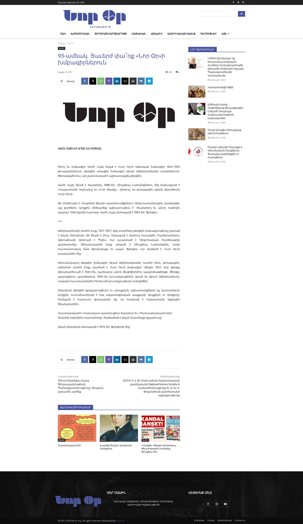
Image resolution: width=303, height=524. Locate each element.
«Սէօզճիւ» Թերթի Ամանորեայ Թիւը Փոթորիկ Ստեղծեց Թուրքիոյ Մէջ (159, 448)
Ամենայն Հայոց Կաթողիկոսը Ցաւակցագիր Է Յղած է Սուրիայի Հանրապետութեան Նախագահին (225, 111)
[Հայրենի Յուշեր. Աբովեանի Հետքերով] (119, 428)
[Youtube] (225, 504)
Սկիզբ (61, 43)
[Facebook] (233, 3)
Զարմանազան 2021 (69, 445)
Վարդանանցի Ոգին (220, 87)
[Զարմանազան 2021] (77, 428)
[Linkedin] (116, 81)
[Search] (241, 14)
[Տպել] (133, 81)
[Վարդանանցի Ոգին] (196, 92)
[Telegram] (149, 81)
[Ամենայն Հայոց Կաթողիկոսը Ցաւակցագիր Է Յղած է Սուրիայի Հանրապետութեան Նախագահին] (196, 109)
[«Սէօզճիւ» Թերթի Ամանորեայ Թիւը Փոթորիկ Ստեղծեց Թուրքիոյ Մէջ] (161, 428)
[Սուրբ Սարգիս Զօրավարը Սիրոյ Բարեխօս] (196, 134)
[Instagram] (238, 3)
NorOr (70, 43)
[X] (243, 3)
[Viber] (108, 81)
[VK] (141, 81)
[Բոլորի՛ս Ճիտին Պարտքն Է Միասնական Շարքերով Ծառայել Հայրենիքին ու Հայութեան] (196, 151)
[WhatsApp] (100, 81)
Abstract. (120, 520)
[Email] (125, 81)
